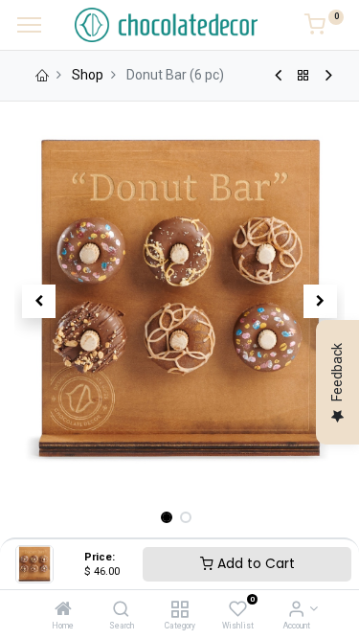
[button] (39, 301)
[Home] (63, 610)
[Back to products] (303, 75)
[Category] (179, 610)
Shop (87, 74)
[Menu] (29, 25)
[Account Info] (296, 610)
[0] (324, 27)
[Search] (121, 610)
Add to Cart (254, 563)
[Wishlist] (238, 610)
